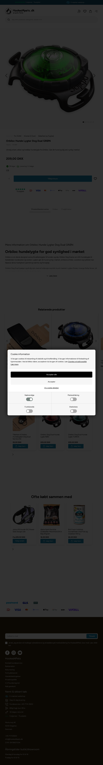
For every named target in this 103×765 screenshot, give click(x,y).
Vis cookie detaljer (51, 388)
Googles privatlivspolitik (77, 362)
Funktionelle (29, 407)
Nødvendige (29, 395)
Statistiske (73, 407)
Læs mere (14, 364)
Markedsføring (73, 395)
